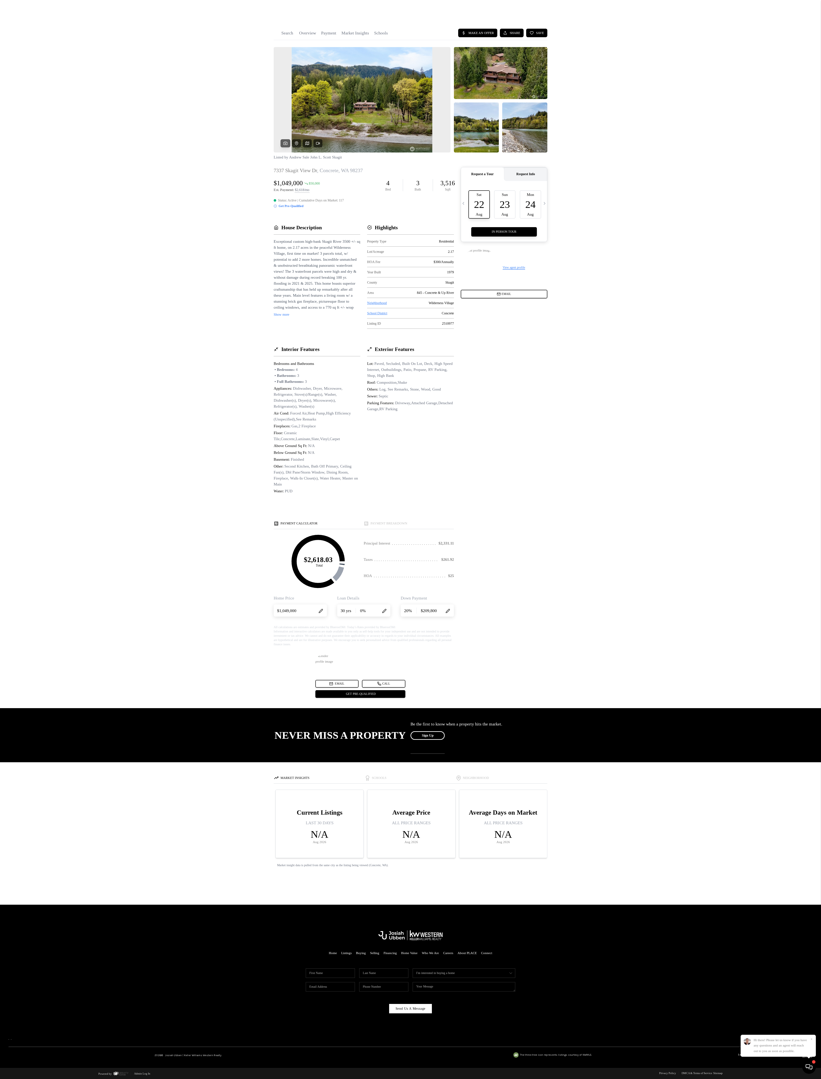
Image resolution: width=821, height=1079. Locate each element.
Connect (486, 953)
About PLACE (467, 953)
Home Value (409, 953)
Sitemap (718, 1073)
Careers (448, 953)
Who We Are (430, 953)
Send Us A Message (411, 1008)
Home (333, 953)
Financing (390, 953)
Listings (346, 953)
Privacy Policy (667, 1073)
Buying (361, 953)
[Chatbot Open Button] (809, 1067)
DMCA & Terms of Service (697, 1073)
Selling (374, 953)
